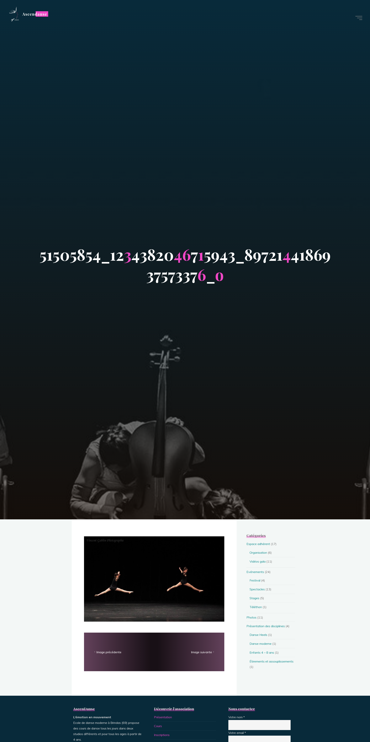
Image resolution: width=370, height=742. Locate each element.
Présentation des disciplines (265, 626)
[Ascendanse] (14, 14)
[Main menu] (358, 18)
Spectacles (257, 589)
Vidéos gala (258, 561)
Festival (255, 580)
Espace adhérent (258, 544)
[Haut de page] (355, 727)
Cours (158, 726)
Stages (254, 598)
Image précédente (108, 652)
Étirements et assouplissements (271, 661)
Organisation (258, 552)
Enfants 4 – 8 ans (262, 652)
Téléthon (256, 607)
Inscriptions (162, 735)
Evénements (255, 572)
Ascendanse (34, 14)
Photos (251, 617)
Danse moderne (261, 644)
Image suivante (201, 652)
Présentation (163, 717)
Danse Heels (258, 635)
